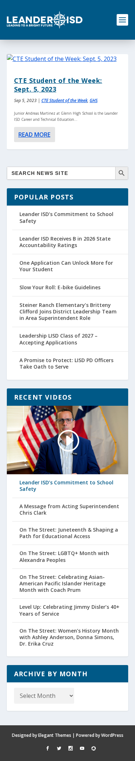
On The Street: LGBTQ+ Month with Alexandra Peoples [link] (64, 556)
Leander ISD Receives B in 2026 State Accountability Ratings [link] (65, 241)
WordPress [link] (112, 735)
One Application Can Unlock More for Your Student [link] (66, 266)
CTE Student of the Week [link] (64, 100)
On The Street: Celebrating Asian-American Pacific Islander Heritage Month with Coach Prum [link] (62, 583)
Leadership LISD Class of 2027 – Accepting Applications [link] (58, 339)
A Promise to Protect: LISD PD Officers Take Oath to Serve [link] (66, 363)
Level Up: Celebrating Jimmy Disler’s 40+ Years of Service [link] (69, 610)
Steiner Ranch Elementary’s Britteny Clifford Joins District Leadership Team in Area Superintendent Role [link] (68, 311)
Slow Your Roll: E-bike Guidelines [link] (59, 287)
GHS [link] (94, 100)
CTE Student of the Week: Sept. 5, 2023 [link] (58, 84)
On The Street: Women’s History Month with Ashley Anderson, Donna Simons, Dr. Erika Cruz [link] (69, 637)
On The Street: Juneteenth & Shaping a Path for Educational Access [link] (68, 533)
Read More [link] (34, 134)
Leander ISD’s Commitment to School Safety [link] (66, 217)
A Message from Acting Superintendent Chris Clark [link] (69, 509)
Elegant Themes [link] (54, 735)
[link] (44, 20)
